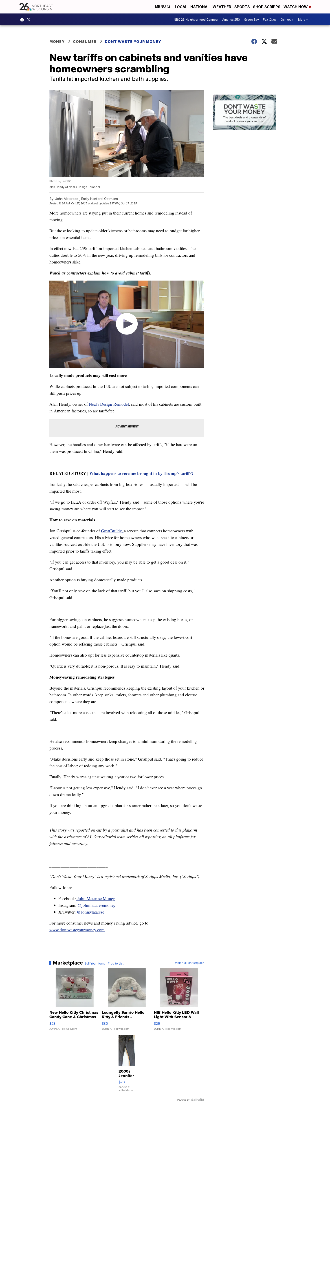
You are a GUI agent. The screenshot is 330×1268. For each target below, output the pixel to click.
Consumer (85, 41)
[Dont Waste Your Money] (247, 113)
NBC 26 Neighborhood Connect (196, 19)
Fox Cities (270, 19)
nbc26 (30, 20)
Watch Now (296, 6)
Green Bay (251, 19)
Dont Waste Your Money (133, 41)
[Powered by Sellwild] (197, 1099)
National (199, 6)
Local (181, 6)
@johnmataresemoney (96, 905)
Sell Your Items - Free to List (104, 963)
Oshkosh (287, 19)
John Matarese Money (95, 898)
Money (57, 41)
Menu (161, 7)
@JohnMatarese (90, 912)
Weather (222, 6)
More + (303, 19)
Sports (242, 6)
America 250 (231, 19)
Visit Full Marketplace (189, 962)
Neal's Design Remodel (109, 404)
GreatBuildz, (112, 530)
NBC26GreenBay (23, 20)
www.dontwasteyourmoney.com (77, 929)
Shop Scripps (266, 6)
